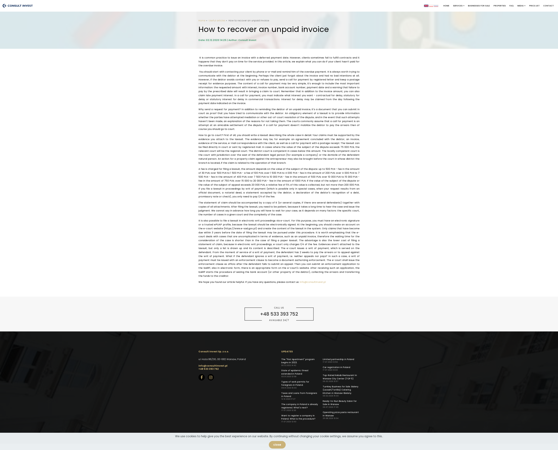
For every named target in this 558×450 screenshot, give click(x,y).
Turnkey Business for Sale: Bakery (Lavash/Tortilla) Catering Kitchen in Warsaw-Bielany (340, 390)
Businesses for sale (479, 5)
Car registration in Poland (336, 367)
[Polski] (431, 6)
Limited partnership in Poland (338, 359)
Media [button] (520, 5)
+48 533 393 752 (208, 369)
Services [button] (458, 5)
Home (446, 5)
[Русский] (436, 6)
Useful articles (217, 20)
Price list (534, 5)
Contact (548, 5)
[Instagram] (212, 378)
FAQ (511, 5)
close (277, 445)
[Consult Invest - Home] (17, 6)
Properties (500, 5)
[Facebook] (203, 378)
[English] (426, 6)
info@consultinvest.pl (313, 282)
